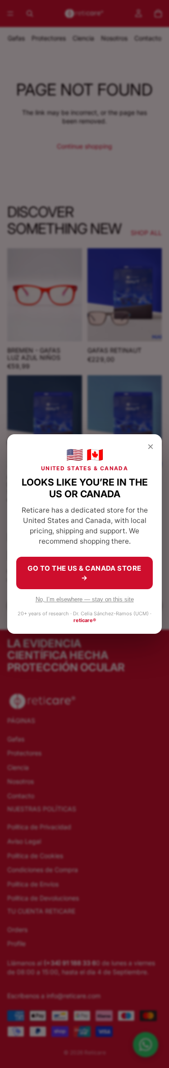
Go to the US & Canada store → (84, 573)
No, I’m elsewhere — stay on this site (85, 599)
